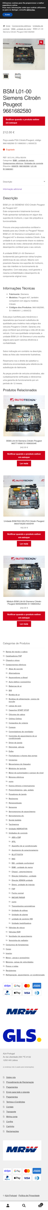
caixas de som (15, 705)
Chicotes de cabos (17, 714)
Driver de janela (15, 742)
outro (11, 781)
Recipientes (11, 970)
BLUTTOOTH (17, 854)
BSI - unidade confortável (23, 863)
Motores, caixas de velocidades (19, 962)
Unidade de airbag (20, 910)
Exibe (11, 751)
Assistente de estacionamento (25, 850)
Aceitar (7, 15)
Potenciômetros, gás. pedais (21, 790)
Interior (9, 953)
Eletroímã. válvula (16, 747)
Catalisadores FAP (14, 656)
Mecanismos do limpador (20, 764)
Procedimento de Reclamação (20, 1082)
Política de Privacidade (29, 1195)
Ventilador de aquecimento (20, 936)
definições (30, 10)
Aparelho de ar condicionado (24, 846)
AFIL (14, 841)
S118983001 (8, 169)
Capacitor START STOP (19, 710)
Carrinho (10, 1126)
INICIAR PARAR (18, 897)
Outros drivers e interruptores (22, 785)
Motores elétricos (16, 777)
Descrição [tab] (7, 181)
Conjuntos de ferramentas (17, 944)
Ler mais (24, 463)
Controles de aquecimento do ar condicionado (23, 737)
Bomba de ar (14, 694)
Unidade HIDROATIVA (18, 828)
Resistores (13, 798)
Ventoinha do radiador (18, 940)
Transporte (11, 1111)
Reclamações (12, 1131)
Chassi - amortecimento (22, 871)
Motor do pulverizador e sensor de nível (26, 772)
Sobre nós (11, 1077)
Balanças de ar (15, 686)
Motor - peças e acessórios (17, 957)
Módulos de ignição (17, 768)
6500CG (15, 166)
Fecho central (18, 893)
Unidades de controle (33, 163)
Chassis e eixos (13, 660)
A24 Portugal (11, 1195)
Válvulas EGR (14, 932)
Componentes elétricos (21, 26)
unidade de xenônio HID (22, 919)
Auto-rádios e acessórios (20, 681)
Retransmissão (15, 803)
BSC (13, 858)
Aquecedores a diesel (18, 677)
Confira (9, 1121)
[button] (41, 42)
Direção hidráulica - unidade (24, 876)
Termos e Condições (15, 1101)
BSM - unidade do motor (21, 29)
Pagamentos (12, 1087)
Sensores (13, 807)
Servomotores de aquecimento (22, 811)
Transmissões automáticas (23, 906)
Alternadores (14, 673)
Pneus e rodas (12, 966)
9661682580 (24, 166)
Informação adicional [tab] (12, 189)
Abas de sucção (16, 669)
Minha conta (11, 1116)
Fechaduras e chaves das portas (23, 755)
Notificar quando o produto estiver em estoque (22, 121)
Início (8, 26)
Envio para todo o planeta (18, 1092)
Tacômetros (14, 824)
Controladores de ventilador (21, 731)
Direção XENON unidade (22, 880)
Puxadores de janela (17, 794)
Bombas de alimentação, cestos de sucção (24, 700)
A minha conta (8, 1205)
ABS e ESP (16, 837)
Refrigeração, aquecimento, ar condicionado (25, 975)
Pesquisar (24, 1205)
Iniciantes (13, 760)
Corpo (8, 949)
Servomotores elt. (16, 815)
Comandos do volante (18, 723)
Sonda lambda (15, 820)
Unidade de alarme (20, 914)
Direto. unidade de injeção (23, 884)
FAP (13, 888)
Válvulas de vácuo (17, 927)
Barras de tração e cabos (17, 651)
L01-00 (33, 166)
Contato (9, 1106)
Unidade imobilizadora (21, 923)
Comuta (12, 727)
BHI (10, 690)
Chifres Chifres (15, 718)
